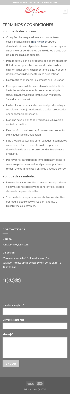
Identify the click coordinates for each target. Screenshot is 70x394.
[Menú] (5, 11)
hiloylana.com (40, 41)
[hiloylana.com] (35, 11)
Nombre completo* (13, 305)
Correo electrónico (13, 319)
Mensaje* (8, 334)
